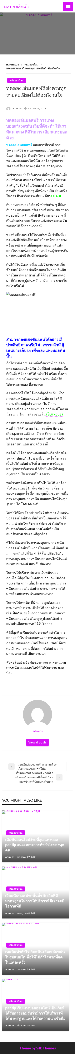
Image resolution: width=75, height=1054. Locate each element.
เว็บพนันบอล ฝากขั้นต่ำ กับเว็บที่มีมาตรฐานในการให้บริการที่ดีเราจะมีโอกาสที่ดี (34, 900)
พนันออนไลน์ (31, 64)
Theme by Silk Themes (37, 1048)
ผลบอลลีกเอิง (17, 6)
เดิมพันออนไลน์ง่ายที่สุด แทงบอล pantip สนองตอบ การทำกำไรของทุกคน (34, 844)
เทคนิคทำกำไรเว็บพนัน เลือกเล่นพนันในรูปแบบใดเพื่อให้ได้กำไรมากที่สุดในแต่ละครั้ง (35, 956)
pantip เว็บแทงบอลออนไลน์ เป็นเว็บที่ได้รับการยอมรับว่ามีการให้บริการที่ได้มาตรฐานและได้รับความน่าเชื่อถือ (35, 1013)
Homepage (12, 64)
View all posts (37, 742)
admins (17, 108)
